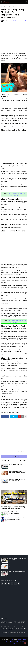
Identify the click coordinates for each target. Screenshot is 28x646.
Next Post (23, 460)
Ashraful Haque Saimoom (6, 624)
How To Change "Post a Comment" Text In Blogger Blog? (16, 512)
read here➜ (18, 633)
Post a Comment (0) (14, 456)
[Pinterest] (19, 416)
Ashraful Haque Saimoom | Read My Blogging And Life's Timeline (13, 507)
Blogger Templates (22, 639)
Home (2, 6)
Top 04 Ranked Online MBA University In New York (15, 465)
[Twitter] (14, 416)
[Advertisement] (14, 37)
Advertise (12, 641)
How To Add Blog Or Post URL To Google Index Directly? (17, 480)
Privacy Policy (14, 643)
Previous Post (6, 460)
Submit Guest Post (20, 641)
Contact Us (6, 641)
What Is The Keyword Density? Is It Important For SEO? (17, 572)
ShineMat (11, 639)
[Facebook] (5, 416)
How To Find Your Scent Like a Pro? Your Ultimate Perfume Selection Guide (17, 473)
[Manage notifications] (25, 643)
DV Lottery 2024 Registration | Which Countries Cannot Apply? (17, 518)
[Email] (22, 416)
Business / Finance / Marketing (10, 6)
